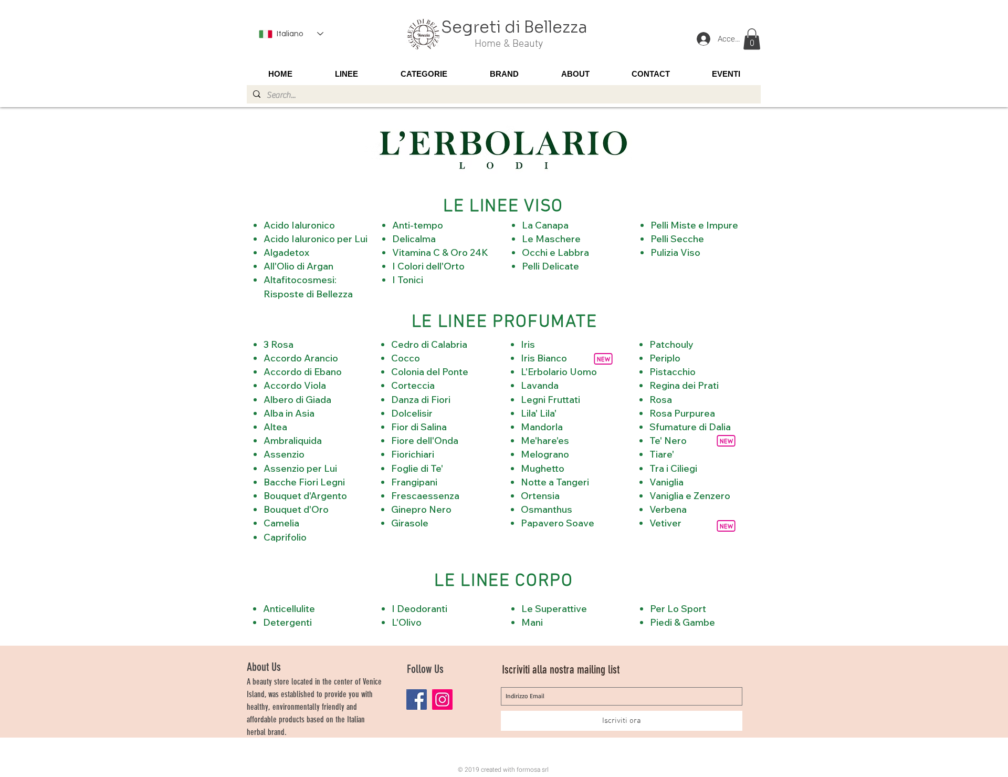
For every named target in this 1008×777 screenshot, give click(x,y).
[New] (726, 525)
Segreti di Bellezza (514, 27)
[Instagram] (442, 699)
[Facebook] (416, 699)
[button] (752, 39)
